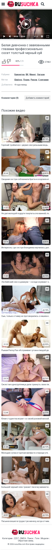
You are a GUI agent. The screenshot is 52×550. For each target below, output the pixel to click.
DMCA (23, 538)
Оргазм (41, 74)
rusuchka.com (20, 544)
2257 (16, 538)
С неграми (43, 80)
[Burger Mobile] (3, 4)
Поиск (30, 538)
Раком (34, 80)
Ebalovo (18, 80)
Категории (7, 538)
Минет (32, 74)
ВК (27, 74)
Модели (45, 538)
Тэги (37, 538)
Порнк (26, 80)
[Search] (42, 4)
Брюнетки (19, 74)
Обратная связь (26, 541)
